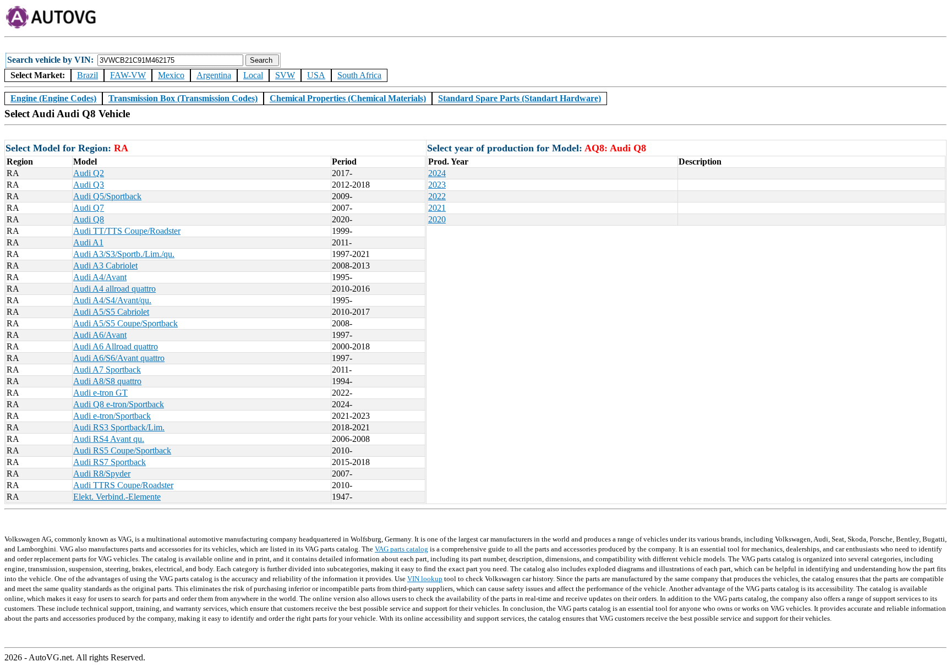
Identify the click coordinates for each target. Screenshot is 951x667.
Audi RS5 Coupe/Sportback (122, 450)
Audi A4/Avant (100, 277)
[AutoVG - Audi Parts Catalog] (51, 26)
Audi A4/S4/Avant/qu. (112, 300)
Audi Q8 (88, 219)
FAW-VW (128, 75)
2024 (437, 173)
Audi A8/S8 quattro (107, 381)
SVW (285, 75)
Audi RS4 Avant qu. (108, 439)
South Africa (359, 75)
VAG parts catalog (401, 549)
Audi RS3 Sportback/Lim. (119, 427)
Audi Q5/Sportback (107, 196)
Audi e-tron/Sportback (112, 415)
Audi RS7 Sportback (109, 462)
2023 (437, 184)
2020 (437, 219)
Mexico (171, 75)
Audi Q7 (88, 207)
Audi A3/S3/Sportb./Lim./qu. (123, 254)
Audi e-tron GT (100, 392)
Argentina (213, 75)
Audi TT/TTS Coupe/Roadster (127, 231)
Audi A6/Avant (100, 335)
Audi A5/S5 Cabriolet (111, 311)
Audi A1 (88, 242)
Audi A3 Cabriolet (105, 265)
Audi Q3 (88, 184)
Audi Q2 (88, 173)
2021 (437, 207)
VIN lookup (424, 579)
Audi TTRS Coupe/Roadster (123, 485)
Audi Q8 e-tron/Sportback (118, 404)
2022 (437, 196)
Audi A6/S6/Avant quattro (119, 358)
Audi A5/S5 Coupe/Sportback (125, 323)
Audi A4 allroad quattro (114, 288)
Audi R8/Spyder (101, 473)
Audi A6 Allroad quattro (115, 346)
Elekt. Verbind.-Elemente (117, 496)
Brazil (87, 75)
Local (253, 75)
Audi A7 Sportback (107, 369)
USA (316, 75)
